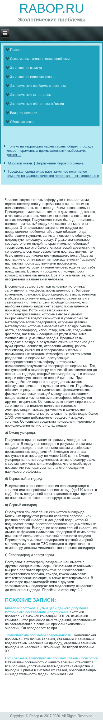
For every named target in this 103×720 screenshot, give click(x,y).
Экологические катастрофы (31, 95)
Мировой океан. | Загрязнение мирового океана (45, 163)
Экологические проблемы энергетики (38, 86)
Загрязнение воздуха (26, 68)
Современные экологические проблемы (40, 59)
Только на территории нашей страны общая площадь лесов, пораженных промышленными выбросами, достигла (50, 150)
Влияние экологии (23, 113)
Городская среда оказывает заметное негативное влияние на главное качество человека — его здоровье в (53, 173)
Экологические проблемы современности (38, 635)
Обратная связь (22, 122)
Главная (16, 50)
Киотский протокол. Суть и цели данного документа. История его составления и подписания (47, 610)
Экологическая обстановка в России (37, 104)
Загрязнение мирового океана (32, 77)
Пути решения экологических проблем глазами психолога (51, 658)
